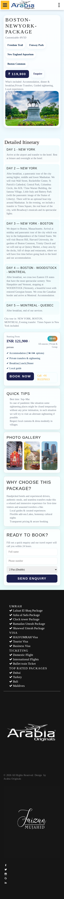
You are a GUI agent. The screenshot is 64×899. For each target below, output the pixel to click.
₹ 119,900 (17, 74)
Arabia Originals (12, 778)
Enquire (37, 73)
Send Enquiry (32, 578)
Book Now (20, 376)
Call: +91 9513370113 (43, 377)
